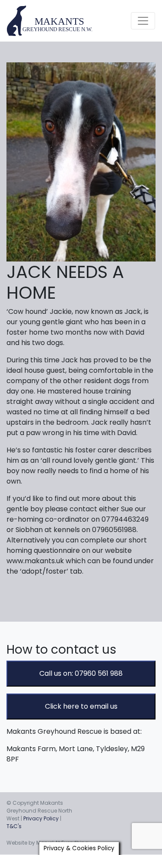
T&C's (14, 826)
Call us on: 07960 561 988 (81, 673)
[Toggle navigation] (143, 20)
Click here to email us (81, 706)
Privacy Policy (41, 818)
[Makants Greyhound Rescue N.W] (50, 20)
